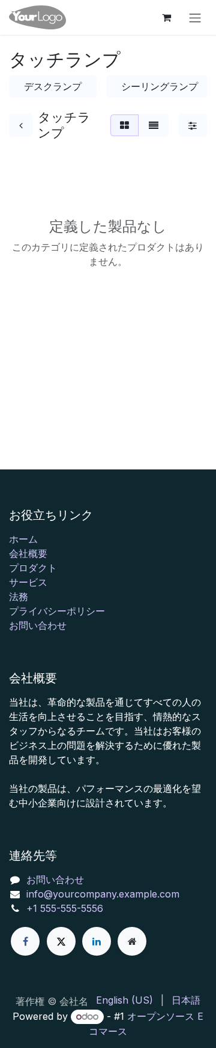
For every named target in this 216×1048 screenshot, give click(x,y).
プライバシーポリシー (57, 611)
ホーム (23, 539)
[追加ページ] (132, 941)
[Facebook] (25, 941)
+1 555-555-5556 (64, 908)
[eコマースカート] (166, 17)
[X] (61, 941)
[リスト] (154, 125)
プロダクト (33, 568)
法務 (18, 597)
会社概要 (28, 553)
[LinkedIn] (96, 941)
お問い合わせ (38, 625)
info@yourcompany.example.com (102, 894)
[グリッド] (124, 125)
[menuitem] (124, 1000)
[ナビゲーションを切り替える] (195, 17)
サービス (28, 582)
